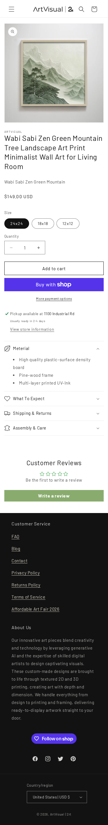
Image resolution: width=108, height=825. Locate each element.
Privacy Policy (26, 572)
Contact (19, 560)
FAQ (16, 536)
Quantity (11, 236)
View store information (32, 329)
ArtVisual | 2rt (61, 814)
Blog (16, 548)
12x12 (67, 223)
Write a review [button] (54, 495)
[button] (11, 9)
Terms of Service (29, 596)
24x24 (16, 223)
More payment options (54, 298)
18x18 (43, 223)
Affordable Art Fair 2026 (35, 609)
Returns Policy (26, 584)
